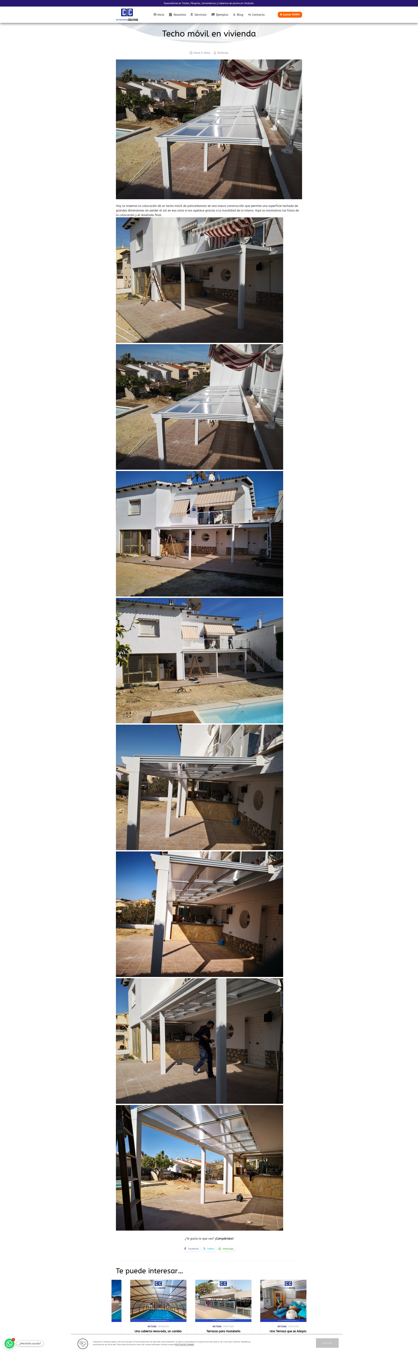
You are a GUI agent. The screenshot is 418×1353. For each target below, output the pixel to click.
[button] (327, 1343)
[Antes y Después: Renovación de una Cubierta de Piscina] (301, 1301)
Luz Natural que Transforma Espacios (166, 1333)
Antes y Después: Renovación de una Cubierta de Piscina (299, 1333)
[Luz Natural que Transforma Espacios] (171, 1301)
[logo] (127, 15)
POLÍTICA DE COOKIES (184, 1344)
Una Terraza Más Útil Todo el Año (236, 1331)
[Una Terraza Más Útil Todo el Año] (236, 1301)
